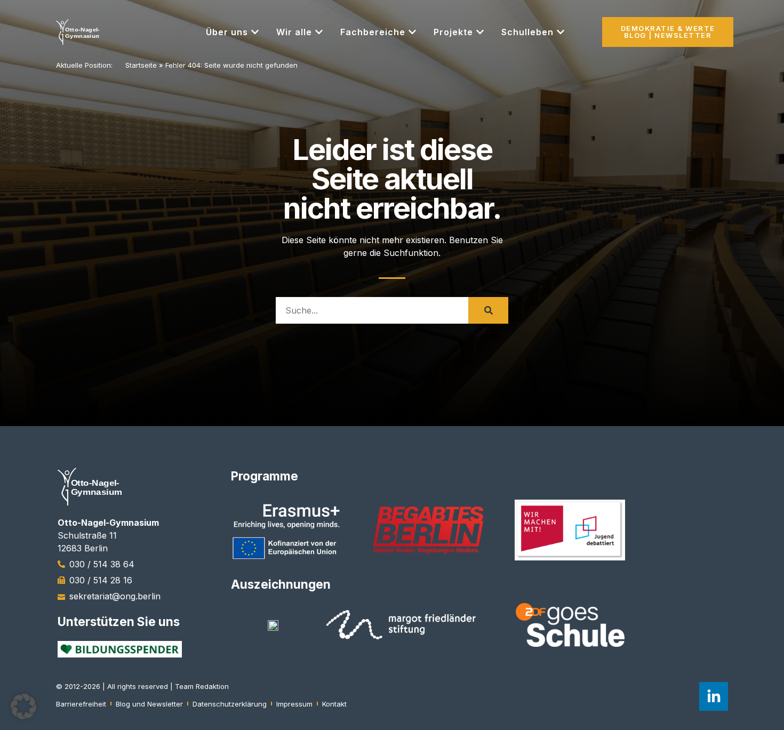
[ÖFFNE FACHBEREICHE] (412, 32)
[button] (23, 706)
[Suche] (488, 310)
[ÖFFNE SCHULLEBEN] (560, 32)
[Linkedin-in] (713, 696)
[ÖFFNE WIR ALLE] (319, 32)
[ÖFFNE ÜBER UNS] (255, 32)
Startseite (141, 65)
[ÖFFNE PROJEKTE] (480, 32)
